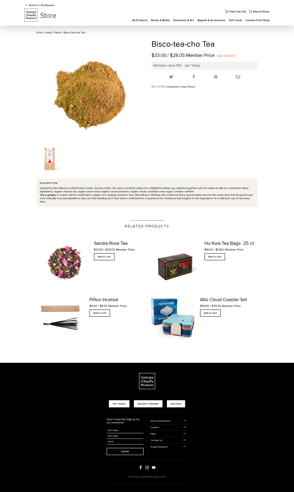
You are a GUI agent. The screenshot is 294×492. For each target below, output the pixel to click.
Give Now (176, 403)
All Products (140, 20)
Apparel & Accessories (211, 20)
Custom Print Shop (258, 20)
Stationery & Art (183, 20)
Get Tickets (119, 403)
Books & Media (160, 20)
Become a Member (148, 403)
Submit (125, 451)
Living (48, 32)
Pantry (57, 32)
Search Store (261, 11)
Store (39, 32)
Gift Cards (235, 20)
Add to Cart (104, 256)
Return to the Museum (41, 5)
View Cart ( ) (237, 11)
